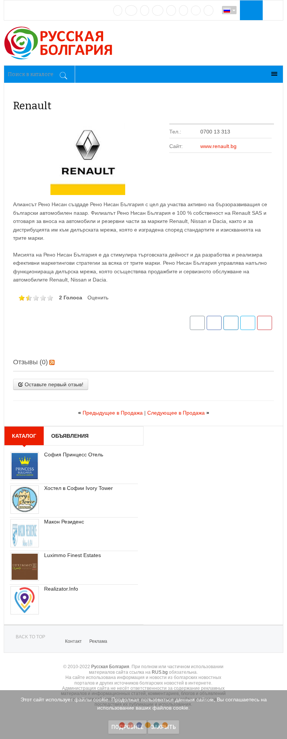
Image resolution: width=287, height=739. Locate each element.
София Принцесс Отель (73, 454)
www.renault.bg (218, 146)
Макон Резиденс (64, 521)
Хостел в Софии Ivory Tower (78, 488)
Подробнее (127, 727)
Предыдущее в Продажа (111, 413)
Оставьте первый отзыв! (53, 384)
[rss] (208, 10)
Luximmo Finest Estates (72, 555)
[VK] (118, 10)
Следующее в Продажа (178, 413)
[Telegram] (183, 10)
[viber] (195, 10)
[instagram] (171, 10)
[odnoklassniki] (158, 10)
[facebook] (131, 10)
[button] (250, 10)
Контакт (73, 641)
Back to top (30, 636)
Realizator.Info (61, 588)
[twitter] (145, 10)
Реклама (98, 641)
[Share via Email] (197, 323)
